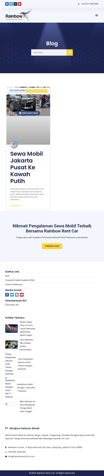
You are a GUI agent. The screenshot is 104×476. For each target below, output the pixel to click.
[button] (97, 15)
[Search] (69, 52)
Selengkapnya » (16, 206)
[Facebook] (7, 4)
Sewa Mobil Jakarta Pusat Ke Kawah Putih (26, 167)
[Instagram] (15, 4)
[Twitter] (11, 4)
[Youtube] (19, 4)
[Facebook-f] (7, 295)
